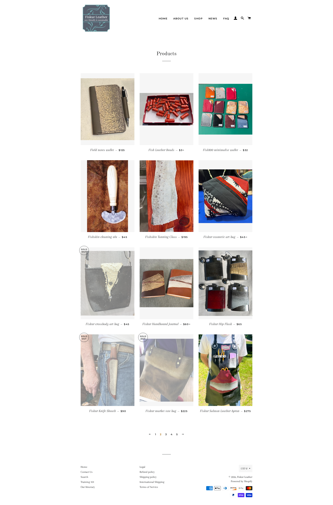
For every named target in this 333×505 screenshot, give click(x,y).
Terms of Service (149, 487)
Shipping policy (148, 477)
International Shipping (152, 482)
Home (163, 18)
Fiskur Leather (244, 477)
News (212, 18)
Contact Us (86, 471)
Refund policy (147, 471)
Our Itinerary (88, 487)
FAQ (226, 18)
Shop (198, 18)
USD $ (244, 468)
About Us (180, 18)
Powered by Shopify (241, 481)
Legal (142, 466)
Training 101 (87, 482)
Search (84, 477)
